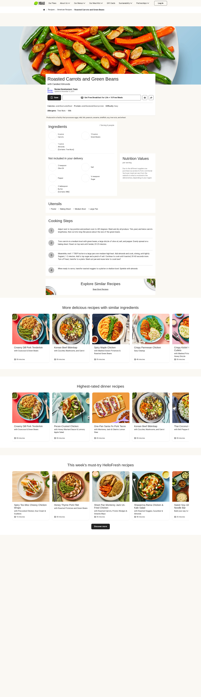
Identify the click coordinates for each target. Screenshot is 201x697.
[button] (81, 126)
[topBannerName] (100, 19)
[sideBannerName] (137, 136)
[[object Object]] (144, 97)
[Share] (151, 97)
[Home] (44, 9)
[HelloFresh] (39, 3)
